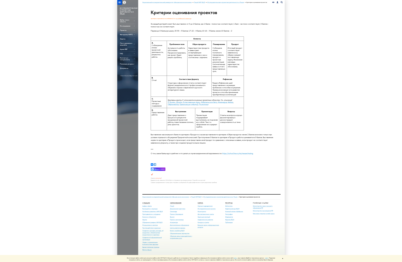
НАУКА (200, 203)
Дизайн (179, 102)
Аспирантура (174, 222)
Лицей (172, 206)
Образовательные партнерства (179, 233)
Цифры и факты (147, 206)
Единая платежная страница (150, 247)
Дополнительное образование (179, 225)
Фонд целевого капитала (150, 225)
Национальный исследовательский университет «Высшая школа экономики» (165, 197)
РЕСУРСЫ (229, 203)
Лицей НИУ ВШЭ (196, 197)
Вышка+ (172, 217)
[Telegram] (155, 164)
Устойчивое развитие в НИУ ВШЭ (152, 211)
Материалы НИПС (126, 35)
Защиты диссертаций (204, 217)
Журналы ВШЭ (229, 220)
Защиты (122, 39)
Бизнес (172, 102)
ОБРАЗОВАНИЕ (175, 203)
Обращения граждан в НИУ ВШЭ (152, 222)
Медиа (230, 102)
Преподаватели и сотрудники (151, 214)
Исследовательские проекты (207, 209)
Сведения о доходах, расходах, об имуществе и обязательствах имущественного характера (152, 233)
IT (168, 102)
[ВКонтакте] (152, 164)
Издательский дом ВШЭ (232, 209)
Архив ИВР (123, 49)
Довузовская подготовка (177, 209)
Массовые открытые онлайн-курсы (263, 213)
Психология (203, 104)
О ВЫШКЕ (146, 203)
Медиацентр (229, 217)
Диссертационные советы (206, 214)
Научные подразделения (205, 206)
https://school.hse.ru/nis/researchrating (237, 153)
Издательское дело (209, 102)
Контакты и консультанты (125, 59)
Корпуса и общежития (149, 217)
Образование (173, 104)
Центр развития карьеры (177, 228)
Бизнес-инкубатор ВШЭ (177, 231)
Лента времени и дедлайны (126, 44)
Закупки (144, 220)
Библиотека (228, 206)
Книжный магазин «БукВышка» (234, 211)
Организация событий (188, 104)
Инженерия (222, 102)
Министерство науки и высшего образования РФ (263, 207)
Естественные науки (191, 102)
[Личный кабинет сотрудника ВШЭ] (277, 2)
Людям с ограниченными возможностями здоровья (150, 243)
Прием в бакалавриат (176, 214)
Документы (124, 68)
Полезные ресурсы (126, 64)
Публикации (229, 222)
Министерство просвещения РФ (263, 211)
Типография (229, 214)
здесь (235, 258)
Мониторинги (202, 211)
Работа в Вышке (147, 250)
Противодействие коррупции (151, 228)
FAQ (121, 54)
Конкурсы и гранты (203, 222)
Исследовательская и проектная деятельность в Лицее (221, 197)
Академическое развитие (205, 220)
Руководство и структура (149, 209)
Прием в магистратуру (177, 220)
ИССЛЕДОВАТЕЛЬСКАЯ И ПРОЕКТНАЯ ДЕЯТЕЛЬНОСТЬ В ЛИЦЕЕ (128, 11)
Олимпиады (173, 211)
